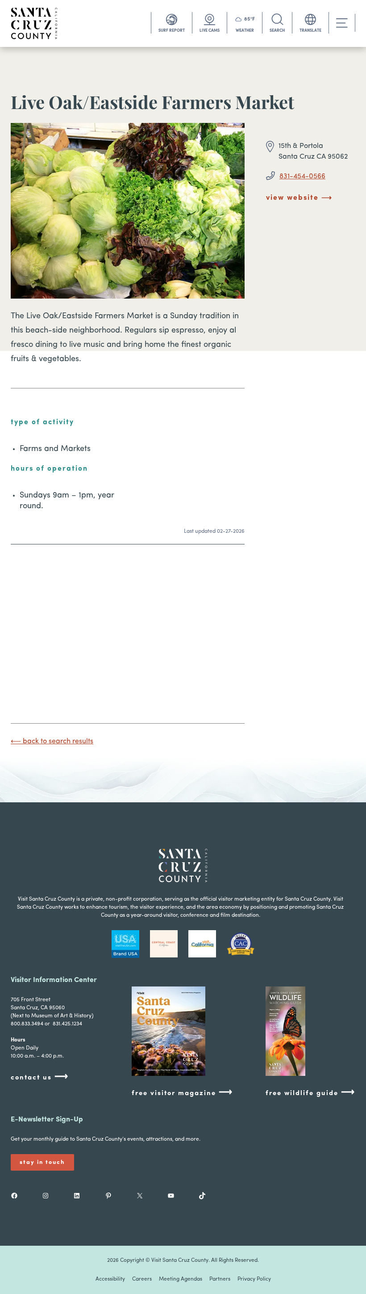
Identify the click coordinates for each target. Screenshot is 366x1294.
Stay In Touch (42, 1162)
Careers (142, 1279)
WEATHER (245, 31)
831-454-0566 (302, 176)
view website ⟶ (299, 198)
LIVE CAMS (210, 31)
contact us (40, 1077)
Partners (219, 1279)
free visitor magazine (182, 1092)
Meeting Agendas (180, 1279)
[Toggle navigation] (342, 23)
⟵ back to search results (52, 741)
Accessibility (110, 1279)
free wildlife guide (310, 1092)
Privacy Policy (254, 1279)
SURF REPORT (171, 31)
